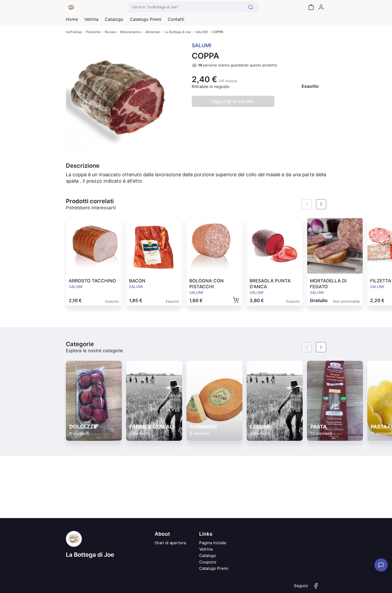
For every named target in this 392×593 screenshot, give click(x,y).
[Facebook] (316, 588)
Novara (110, 32)
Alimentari (152, 32)
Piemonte (93, 32)
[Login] (321, 7)
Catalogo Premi (213, 568)
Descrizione (82, 165)
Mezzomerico (130, 32)
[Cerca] (250, 7)
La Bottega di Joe (178, 32)
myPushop (74, 32)
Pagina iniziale (212, 542)
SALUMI (201, 32)
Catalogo (114, 19)
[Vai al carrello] (311, 7)
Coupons (207, 561)
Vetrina (206, 549)
